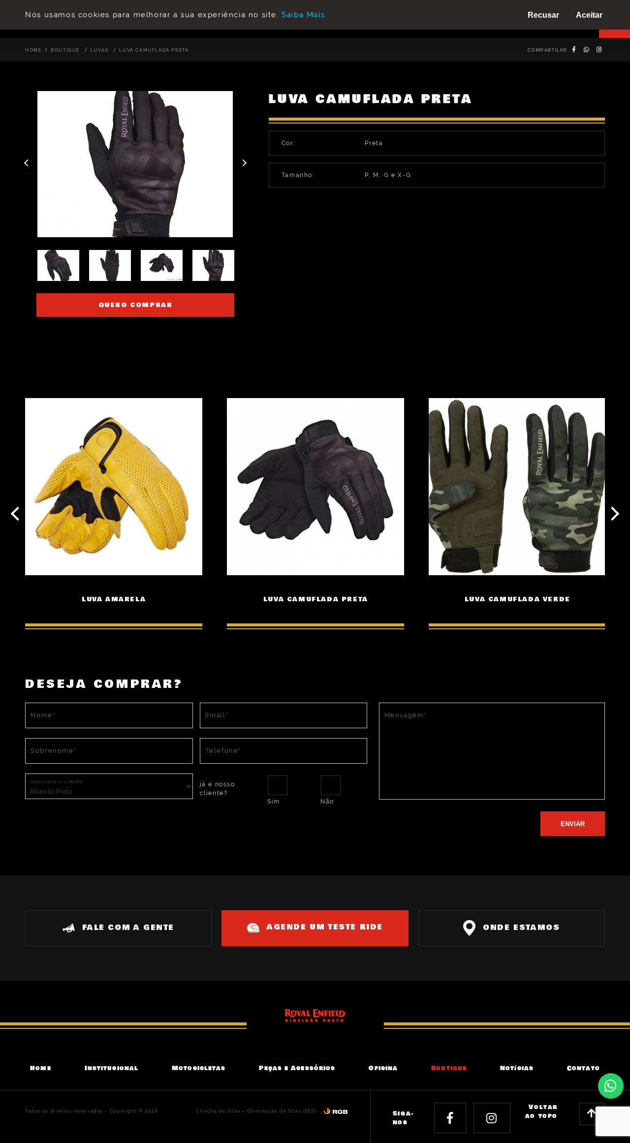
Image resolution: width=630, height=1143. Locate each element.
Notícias (517, 1068)
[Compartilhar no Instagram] (599, 49)
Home (33, 50)
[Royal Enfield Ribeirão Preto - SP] (315, 1015)
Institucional (111, 1068)
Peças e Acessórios (297, 1068)
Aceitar (589, 15)
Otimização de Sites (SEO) (282, 1110)
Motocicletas (198, 1068)
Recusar (543, 15)
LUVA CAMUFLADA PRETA (154, 50)
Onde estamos (521, 927)
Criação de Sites (218, 1110)
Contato (583, 1068)
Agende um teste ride (325, 927)
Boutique (66, 50)
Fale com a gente (128, 927)
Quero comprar (135, 305)
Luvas (100, 50)
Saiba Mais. (304, 14)
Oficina (383, 1068)
